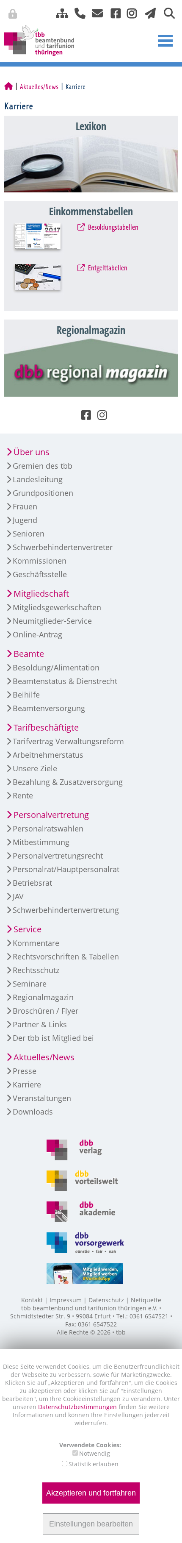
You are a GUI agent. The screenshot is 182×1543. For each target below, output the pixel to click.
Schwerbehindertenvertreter (63, 547)
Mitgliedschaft (41, 593)
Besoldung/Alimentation (56, 667)
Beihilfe (26, 694)
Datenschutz (106, 1300)
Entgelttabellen (107, 268)
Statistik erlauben (94, 1464)
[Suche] (166, 12)
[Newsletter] (147, 12)
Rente (23, 795)
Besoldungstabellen (112, 227)
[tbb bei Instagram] (129, 12)
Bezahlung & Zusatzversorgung (68, 782)
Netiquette (146, 1300)
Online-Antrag (37, 634)
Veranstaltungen (42, 1098)
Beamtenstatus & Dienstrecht (65, 681)
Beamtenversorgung (49, 708)
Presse (24, 1071)
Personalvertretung (51, 814)
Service (27, 929)
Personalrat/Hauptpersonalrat (66, 869)
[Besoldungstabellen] (46, 241)
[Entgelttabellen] (46, 282)
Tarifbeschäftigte (46, 727)
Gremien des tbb (42, 466)
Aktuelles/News (39, 86)
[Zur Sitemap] (59, 12)
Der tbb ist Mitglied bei (53, 1038)
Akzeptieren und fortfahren (91, 1493)
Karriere (27, 1084)
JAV (18, 896)
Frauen (25, 506)
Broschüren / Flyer (45, 1011)
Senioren (28, 533)
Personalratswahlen (48, 828)
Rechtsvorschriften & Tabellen (66, 956)
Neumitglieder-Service (52, 621)
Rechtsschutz (36, 970)
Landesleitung (38, 479)
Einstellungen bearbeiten (91, 1524)
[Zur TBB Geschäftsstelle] (76, 12)
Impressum (66, 1300)
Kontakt (32, 1300)
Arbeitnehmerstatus (48, 755)
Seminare (30, 984)
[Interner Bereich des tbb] (137, 15)
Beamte (29, 653)
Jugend (25, 520)
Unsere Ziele (35, 768)
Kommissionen (39, 561)
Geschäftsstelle (40, 574)
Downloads (33, 1112)
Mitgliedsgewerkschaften (57, 607)
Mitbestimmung (41, 842)
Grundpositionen (43, 493)
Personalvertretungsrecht (58, 856)
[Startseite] (8, 86)
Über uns (32, 452)
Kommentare (36, 943)
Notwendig (94, 1453)
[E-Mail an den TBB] (95, 12)
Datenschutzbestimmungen (78, 1407)
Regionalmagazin (43, 997)
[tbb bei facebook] (113, 12)
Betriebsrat (32, 883)
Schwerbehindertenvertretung (66, 910)
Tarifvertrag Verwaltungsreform (68, 741)
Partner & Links (40, 1024)
